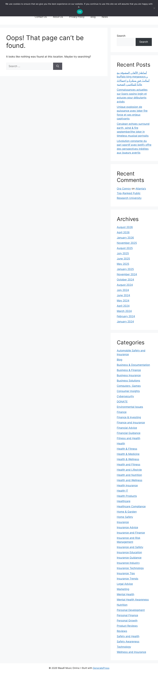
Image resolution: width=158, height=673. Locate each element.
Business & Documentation (133, 364)
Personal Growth (127, 620)
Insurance (123, 522)
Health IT (122, 490)
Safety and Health (128, 636)
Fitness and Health (128, 438)
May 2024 (123, 300)
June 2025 (123, 258)
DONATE (122, 401)
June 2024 (123, 295)
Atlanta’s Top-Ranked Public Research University (131, 193)
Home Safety (125, 516)
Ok (79, 11)
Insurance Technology (130, 568)
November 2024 (127, 274)
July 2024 (123, 290)
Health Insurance (127, 485)
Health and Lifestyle (129, 469)
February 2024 (126, 316)
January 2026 (125, 237)
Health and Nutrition (129, 475)
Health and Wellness (129, 480)
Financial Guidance (128, 433)
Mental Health (125, 594)
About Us (58, 16)
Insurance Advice (127, 527)
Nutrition (122, 604)
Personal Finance (127, 615)
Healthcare (123, 501)
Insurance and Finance (131, 532)
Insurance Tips (126, 573)
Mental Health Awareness (133, 599)
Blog (93, 16)
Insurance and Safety (130, 547)
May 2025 (123, 263)
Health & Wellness (128, 459)
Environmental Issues (130, 406)
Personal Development (131, 610)
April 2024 (123, 305)
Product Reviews (127, 625)
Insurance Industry (128, 562)
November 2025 (127, 242)
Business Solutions (128, 380)
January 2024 (125, 321)
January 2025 (125, 269)
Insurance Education (129, 552)
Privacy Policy (76, 16)
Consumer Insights (128, 391)
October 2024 (125, 279)
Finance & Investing (129, 417)
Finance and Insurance (131, 422)
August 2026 (125, 227)
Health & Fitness (127, 448)
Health (121, 443)
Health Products (127, 496)
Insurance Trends (127, 578)
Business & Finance (129, 370)
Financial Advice (127, 427)
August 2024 (125, 284)
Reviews (122, 631)
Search (121, 35)
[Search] (57, 66)
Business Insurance (129, 375)
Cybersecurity (125, 396)
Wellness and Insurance (131, 652)
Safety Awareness (128, 641)
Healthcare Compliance (131, 506)
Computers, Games (129, 385)
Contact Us (41, 16)
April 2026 (123, 232)
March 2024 (124, 311)
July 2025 (123, 253)
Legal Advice (125, 583)
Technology (124, 646)
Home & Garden (127, 511)
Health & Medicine (128, 454)
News (105, 16)
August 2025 (125, 248)
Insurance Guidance (129, 557)
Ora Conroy (124, 188)
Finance (122, 412)
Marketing (123, 589)
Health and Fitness (128, 464)
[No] (154, 8)
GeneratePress (101, 668)
